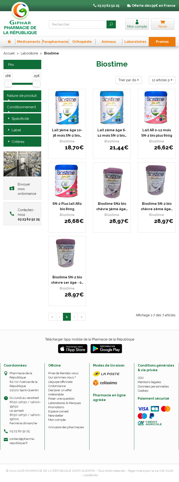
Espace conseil (58, 411)
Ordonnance (57, 386)
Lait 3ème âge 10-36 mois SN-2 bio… (67, 132)
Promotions (56, 407)
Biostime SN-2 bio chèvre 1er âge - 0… (67, 279)
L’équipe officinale (60, 382)
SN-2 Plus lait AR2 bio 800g (67, 206)
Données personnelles (153, 386)
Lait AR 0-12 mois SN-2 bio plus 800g (156, 132)
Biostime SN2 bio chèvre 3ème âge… (112, 206)
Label (16, 130)
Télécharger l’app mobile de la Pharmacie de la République (89, 339)
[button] (128, 80)
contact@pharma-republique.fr (22, 441)
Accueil (9, 53)
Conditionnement (21, 107)
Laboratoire (29, 53)
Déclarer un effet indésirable (60, 392)
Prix (11, 65)
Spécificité (20, 119)
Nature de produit (22, 96)
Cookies (143, 390)
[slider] (8, 84)
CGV (141, 378)
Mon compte (57, 419)
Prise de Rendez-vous (63, 373)
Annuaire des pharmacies (66, 427)
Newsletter (55, 415)
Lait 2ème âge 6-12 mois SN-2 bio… (112, 132)
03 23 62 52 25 (20, 431)
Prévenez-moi (68, 122)
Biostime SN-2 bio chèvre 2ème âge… (157, 206)
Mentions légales (149, 382)
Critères (18, 142)
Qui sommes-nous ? (62, 377)
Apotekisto (90, 475)
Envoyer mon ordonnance (27, 188)
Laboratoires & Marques (64, 403)
